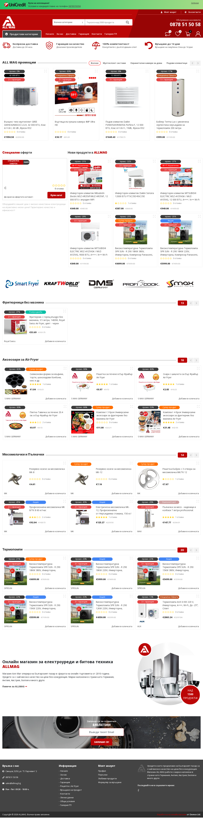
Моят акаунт (170, 12)
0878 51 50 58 (11, 738)
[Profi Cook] (101, 283)
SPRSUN (8, 549)
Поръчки (102, 736)
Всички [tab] (94, 63)
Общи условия (67, 762)
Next (198, 63)
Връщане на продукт (71, 751)
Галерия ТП (111, 33)
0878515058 (75, 6)
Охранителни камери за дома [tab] (146, 63)
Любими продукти (107, 739)
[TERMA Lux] (181, 283)
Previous (192, 63)
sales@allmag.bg (13, 744)
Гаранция (84, 33)
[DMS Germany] (62, 283)
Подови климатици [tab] (177, 63)
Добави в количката (55, 341)
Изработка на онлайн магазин (171, 776)
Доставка (71, 33)
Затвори (195, 3)
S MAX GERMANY (12, 398)
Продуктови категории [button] (24, 34)
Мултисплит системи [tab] (114, 63)
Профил (102, 732)
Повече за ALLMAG (13, 647)
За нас (59, 33)
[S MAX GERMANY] (141, 283)
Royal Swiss (10, 341)
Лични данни (67, 758)
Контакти (97, 33)
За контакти (194, 12)
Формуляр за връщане (109, 743)
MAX (6, 492)
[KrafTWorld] (22, 283)
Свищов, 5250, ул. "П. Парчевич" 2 (21, 732)
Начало (50, 33)
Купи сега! (56, 195)
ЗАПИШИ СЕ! (101, 703)
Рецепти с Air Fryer (69, 747)
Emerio (74, 492)
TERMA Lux (142, 549)
